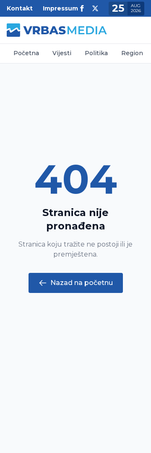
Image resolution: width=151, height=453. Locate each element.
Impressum (60, 8)
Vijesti (61, 53)
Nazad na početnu (81, 283)
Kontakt (20, 8)
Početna (26, 53)
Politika (96, 53)
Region (132, 53)
